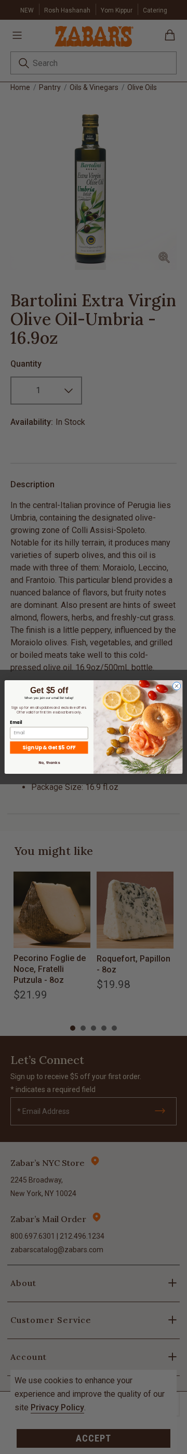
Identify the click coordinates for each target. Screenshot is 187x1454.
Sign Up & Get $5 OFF (48, 747)
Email (16, 722)
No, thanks (48, 762)
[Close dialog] (176, 686)
